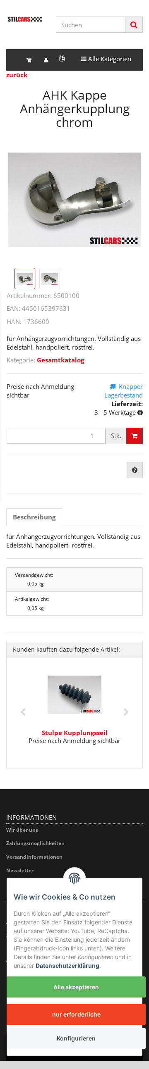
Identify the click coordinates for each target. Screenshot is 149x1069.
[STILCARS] (24, 19)
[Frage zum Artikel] (135, 470)
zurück (16, 75)
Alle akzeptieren (76, 986)
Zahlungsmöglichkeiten (35, 843)
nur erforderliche (76, 1014)
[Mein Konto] (46, 60)
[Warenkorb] (29, 60)
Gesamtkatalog (60, 360)
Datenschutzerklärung (67, 965)
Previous (23, 712)
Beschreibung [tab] (34, 517)
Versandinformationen (34, 856)
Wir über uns (22, 829)
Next (126, 712)
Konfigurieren (76, 1038)
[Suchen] (133, 25)
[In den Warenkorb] (134, 436)
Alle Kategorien (106, 58)
